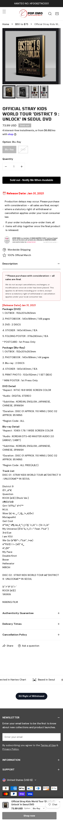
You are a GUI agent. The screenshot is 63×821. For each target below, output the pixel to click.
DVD (23, 149)
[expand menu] (4, 11)
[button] (57, 13)
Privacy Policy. (10, 749)
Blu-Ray (9, 149)
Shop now (29, 815)
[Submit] (56, 737)
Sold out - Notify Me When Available (31, 180)
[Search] (49, 13)
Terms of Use (48, 745)
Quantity (7, 159)
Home (5, 24)
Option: (27, 808)
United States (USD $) (20, 780)
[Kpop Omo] (31, 13)
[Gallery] (31, 63)
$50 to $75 (21, 24)
